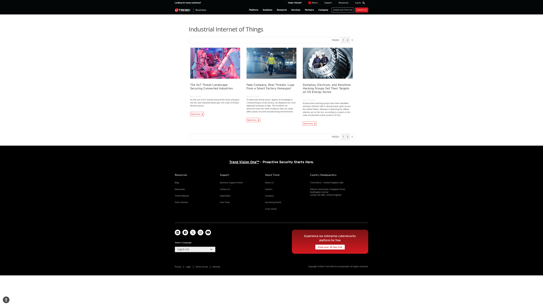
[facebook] (185, 232)
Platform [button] (253, 9)
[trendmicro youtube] (208, 232)
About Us (269, 182)
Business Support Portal (231, 182)
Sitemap (216, 266)
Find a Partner (181, 202)
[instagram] (200, 232)
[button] (195, 249)
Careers (268, 189)
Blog (177, 182)
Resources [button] (343, 3)
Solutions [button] (267, 9)
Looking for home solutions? (188, 3)
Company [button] (323, 9)
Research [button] (282, 9)
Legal (188, 266)
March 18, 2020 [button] (195, 96)
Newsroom (180, 189)
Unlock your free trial (342, 9)
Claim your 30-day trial (328, 246)
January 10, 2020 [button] (309, 100)
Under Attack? (295, 3)
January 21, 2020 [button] (252, 96)
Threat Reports (182, 195)
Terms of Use (201, 266)
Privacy (178, 266)
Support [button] (328, 3)
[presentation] (215, 63)
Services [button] (295, 9)
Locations (269, 195)
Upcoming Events (273, 202)
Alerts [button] (313, 3)
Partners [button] (309, 9)
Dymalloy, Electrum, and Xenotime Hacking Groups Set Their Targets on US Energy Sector (327, 88)
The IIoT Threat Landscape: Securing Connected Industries (211, 86)
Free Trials (225, 202)
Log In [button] (358, 3)
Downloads (225, 195)
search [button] (363, 3)
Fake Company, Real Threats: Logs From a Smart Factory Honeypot (270, 86)
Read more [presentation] (196, 113)
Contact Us (362, 10)
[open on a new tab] (193, 232)
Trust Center (271, 209)
